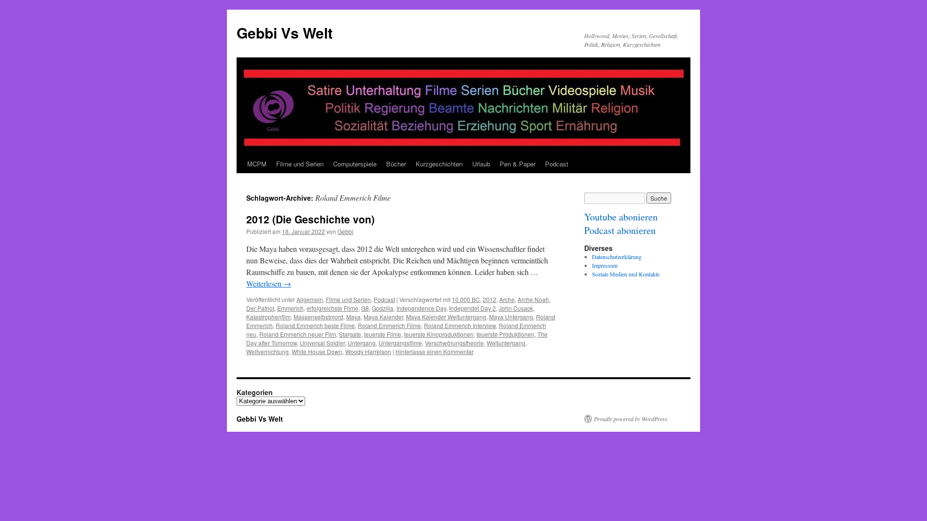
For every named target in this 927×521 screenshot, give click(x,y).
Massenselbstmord (318, 317)
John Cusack (516, 308)
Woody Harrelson (368, 351)
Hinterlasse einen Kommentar (434, 351)
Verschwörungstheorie (454, 343)
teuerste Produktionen (505, 334)
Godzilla (382, 308)
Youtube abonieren (621, 216)
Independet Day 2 (472, 308)
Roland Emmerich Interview (460, 325)
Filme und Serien (299, 163)
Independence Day (421, 308)
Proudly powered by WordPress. (631, 419)
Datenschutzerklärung (617, 256)
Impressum (605, 265)
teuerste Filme (382, 334)
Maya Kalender (383, 317)
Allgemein (309, 299)
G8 (365, 308)
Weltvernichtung (267, 351)
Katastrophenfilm (268, 317)
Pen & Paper (517, 163)
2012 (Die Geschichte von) (310, 219)
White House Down (317, 351)
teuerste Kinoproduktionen (439, 334)
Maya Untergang (511, 317)
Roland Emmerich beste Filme (315, 325)
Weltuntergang (506, 343)
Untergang (362, 343)
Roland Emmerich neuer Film (297, 334)
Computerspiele (355, 163)
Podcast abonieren (620, 230)
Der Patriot (260, 308)
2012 (489, 299)
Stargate (350, 334)
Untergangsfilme (400, 343)
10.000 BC (466, 299)
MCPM (257, 163)
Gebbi (345, 231)
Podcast (556, 163)
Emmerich (290, 308)
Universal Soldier (322, 343)
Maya (353, 317)
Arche (507, 299)
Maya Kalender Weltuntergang (446, 317)
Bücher (396, 163)
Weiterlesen (268, 283)
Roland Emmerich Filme (389, 325)
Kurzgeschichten (439, 163)
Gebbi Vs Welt (285, 32)
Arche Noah (533, 299)
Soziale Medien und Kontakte (626, 274)
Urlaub (481, 163)
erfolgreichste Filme (332, 308)
